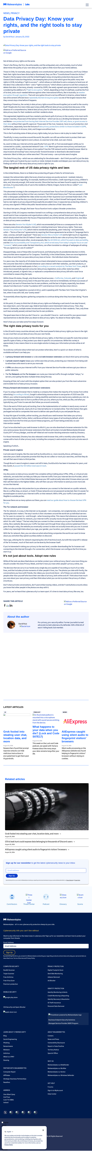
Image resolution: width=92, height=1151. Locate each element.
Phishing (6, 1043)
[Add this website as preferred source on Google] (46, 51)
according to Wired (21, 394)
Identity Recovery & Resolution (58, 999)
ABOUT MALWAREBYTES (56, 1032)
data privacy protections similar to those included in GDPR (62, 127)
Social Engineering (10, 1039)
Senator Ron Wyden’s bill (26, 224)
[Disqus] (46, 664)
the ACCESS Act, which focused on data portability (67, 240)
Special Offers (53, 1053)
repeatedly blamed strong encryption (44, 98)
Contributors (12, 904)
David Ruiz (10, 37)
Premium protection (10, 984)
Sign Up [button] (12, 876)
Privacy (15, 13)
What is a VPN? (8, 1057)
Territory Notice (53, 1050)
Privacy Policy (77, 880)
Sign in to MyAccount (55, 1090)
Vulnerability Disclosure (56, 1043)
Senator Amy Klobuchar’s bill (14, 230)
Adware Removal (54, 977)
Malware (6, 1050)
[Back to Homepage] (16, 5)
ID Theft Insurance (54, 1003)
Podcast (37, 712)
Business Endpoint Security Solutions (61, 1020)
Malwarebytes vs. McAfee (57, 1068)
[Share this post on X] (8, 606)
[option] (9, 1125)
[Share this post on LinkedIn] (11, 606)
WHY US (51, 1061)
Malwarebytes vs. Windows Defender (61, 1075)
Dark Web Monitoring (55, 973)
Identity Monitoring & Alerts (57, 992)
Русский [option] (5, 1150)
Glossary (63, 904)
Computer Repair (9, 1072)
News (6, 13)
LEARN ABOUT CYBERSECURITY (14, 1032)
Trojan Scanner (8, 973)
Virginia (78, 278)
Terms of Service (69, 880)
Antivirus (6, 1053)
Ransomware (8, 1046)
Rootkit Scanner (9, 970)
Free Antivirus (8, 977)
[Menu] (87, 5)
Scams (80, 904)
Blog (5, 1036)
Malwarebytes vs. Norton (56, 1072)
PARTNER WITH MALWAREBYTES (14, 1068)
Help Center (52, 1094)
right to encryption (34, 90)
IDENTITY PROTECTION (56, 988)
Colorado (67, 278)
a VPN (45, 146)
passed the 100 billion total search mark (30, 466)
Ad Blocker (51, 980)
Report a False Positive (56, 1046)
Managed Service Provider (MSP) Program (63, 1023)
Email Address (8, 942)
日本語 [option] (4, 1125)
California (59, 278)
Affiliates (6, 1075)
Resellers (6, 1082)
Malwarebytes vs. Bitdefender (58, 1065)
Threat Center (29, 904)
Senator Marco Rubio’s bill (51, 235)
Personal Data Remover (56, 1006)
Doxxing (6, 1060)
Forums (50, 1087)
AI (5, 712)
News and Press (53, 1039)
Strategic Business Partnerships (14, 1079)
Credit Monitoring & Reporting (58, 996)
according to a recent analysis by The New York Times (59, 266)
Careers (50, 1036)
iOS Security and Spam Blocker (14, 1007)
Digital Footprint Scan (55, 970)
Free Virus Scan (9, 980)
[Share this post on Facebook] (4, 606)
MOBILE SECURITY (9, 992)
